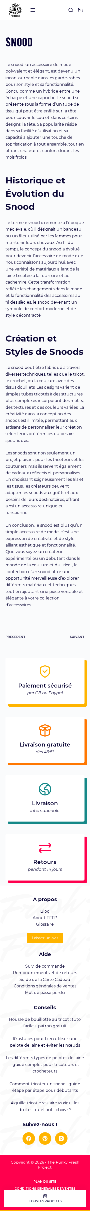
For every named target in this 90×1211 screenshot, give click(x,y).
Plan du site (45, 1181)
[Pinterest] (45, 1138)
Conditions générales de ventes (45, 986)
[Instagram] (61, 1138)
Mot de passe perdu (45, 992)
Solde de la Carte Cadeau (45, 979)
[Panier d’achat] (81, 10)
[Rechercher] (70, 10)
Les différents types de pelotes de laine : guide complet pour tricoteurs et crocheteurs (45, 1064)
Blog (45, 911)
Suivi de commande (45, 966)
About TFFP (45, 917)
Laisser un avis (45, 937)
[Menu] (32, 10)
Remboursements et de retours (45, 972)
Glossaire (45, 924)
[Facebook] (28, 1138)
